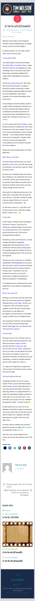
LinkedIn (21, 592)
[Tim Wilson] (17, 13)
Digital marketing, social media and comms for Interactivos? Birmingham (16, 492)
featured (29, 30)
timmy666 (26, 427)
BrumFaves (19, 430)
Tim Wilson (18, 32)
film (13, 32)
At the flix (23, 30)
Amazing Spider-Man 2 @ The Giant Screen (19, 485)
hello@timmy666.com (12, 592)
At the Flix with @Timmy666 (12, 552)
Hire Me (17, 585)
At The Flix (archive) (12, 30)
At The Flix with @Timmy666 (17, 26)
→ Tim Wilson (19, 469)
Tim (4, 30)
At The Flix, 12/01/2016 (11, 517)
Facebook (26, 592)
